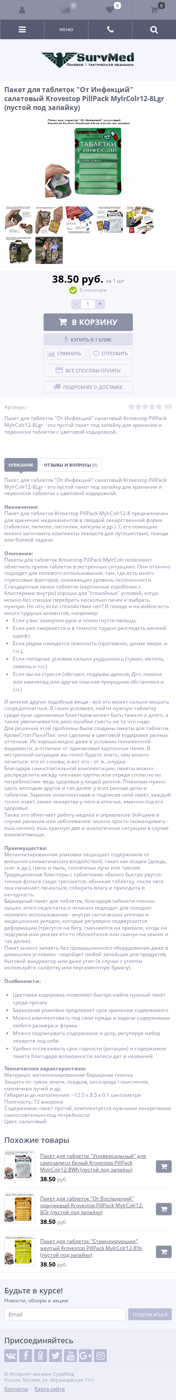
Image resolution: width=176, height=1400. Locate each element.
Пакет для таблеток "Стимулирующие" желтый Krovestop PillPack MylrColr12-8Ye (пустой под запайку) (91, 1248)
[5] (158, 407)
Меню (66, 29)
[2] (138, 407)
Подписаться (150, 1314)
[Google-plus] (85, 1355)
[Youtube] (70, 1355)
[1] (131, 407)
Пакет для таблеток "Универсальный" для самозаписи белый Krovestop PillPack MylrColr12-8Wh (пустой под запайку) (93, 1163)
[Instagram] (100, 1355)
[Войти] (22, 10)
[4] (152, 407)
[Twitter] (55, 1355)
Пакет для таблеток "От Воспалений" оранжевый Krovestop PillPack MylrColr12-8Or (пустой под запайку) (92, 1205)
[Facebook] (25, 1355)
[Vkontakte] (10, 1355)
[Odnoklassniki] (40, 1355)
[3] (145, 407)
